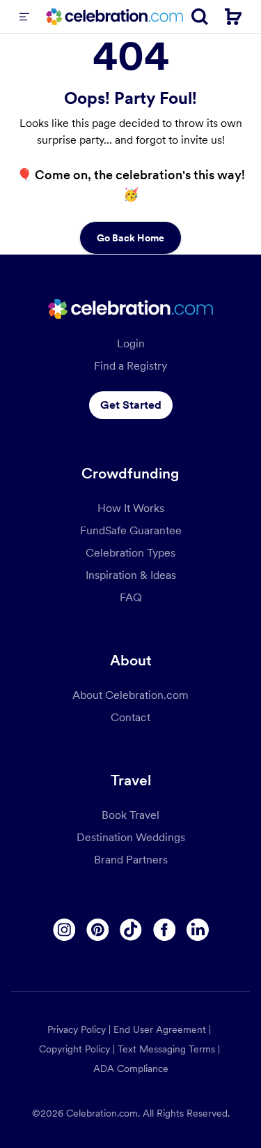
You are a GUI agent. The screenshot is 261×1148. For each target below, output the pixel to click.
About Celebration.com (130, 695)
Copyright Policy (74, 1049)
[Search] (199, 16)
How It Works (130, 508)
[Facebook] (164, 930)
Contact (130, 717)
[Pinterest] (97, 930)
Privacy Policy (76, 1029)
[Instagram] (64, 930)
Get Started (130, 404)
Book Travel (130, 815)
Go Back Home (130, 237)
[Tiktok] (131, 930)
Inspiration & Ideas (131, 575)
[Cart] (233, 16)
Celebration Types (130, 552)
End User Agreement (159, 1029)
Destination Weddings (131, 837)
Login (131, 343)
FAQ (131, 597)
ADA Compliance (130, 1068)
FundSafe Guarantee (131, 530)
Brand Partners (131, 859)
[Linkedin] (198, 930)
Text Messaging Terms (166, 1049)
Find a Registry (130, 365)
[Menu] (24, 17)
